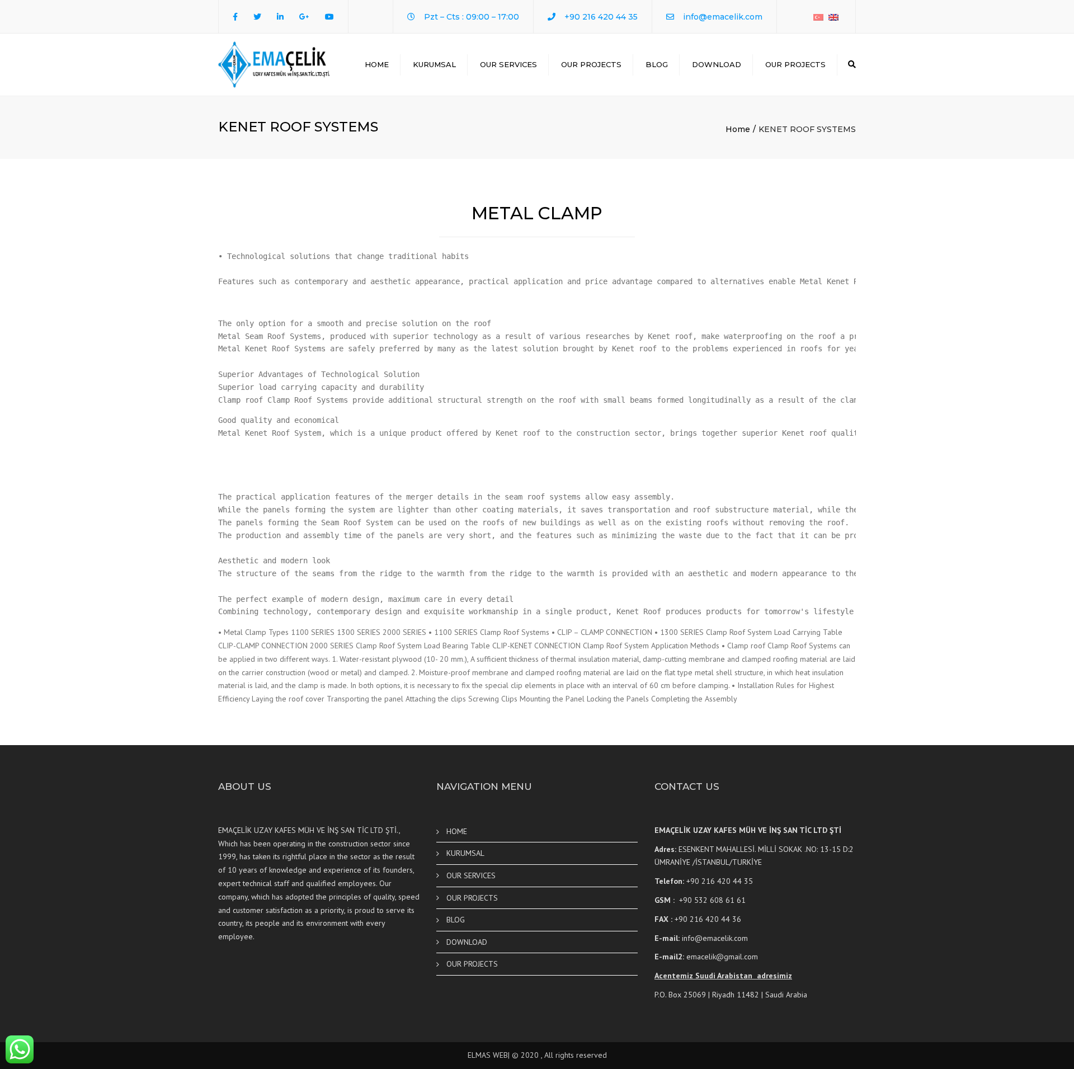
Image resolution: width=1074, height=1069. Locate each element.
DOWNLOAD (716, 64)
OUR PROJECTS (591, 64)
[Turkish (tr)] (818, 17)
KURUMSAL (434, 64)
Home (738, 129)
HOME (377, 64)
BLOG (657, 64)
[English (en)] (833, 17)
